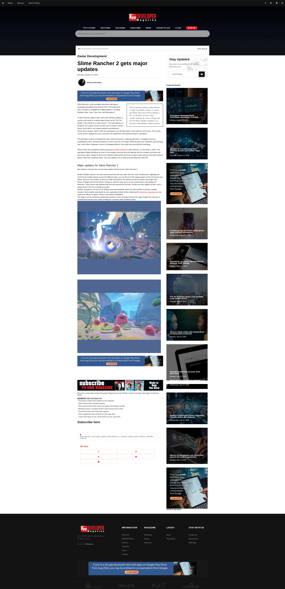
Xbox (137, 436)
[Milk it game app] (159, 586)
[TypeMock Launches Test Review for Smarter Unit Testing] (187, 256)
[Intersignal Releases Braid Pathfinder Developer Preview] (187, 106)
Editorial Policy (128, 539)
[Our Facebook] (265, 3)
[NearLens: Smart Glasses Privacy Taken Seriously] (187, 386)
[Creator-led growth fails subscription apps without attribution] (187, 223)
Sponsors (148, 543)
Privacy (125, 554)
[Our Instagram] (276, 3)
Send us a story (34, 3)
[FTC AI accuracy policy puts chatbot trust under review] (187, 289)
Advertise (125, 546)
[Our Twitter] (271, 3)
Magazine (120, 28)
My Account (193, 539)
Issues (146, 539)
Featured (105, 28)
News (148, 28)
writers (10, 3)
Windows (142, 436)
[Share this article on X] (136, 451)
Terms (124, 550)
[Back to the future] (3, 3)
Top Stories (89, 28)
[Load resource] (120, 96)
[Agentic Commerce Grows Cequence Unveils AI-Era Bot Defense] (187, 408)
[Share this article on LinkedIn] (98, 456)
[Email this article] (98, 462)
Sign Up (191, 28)
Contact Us (193, 535)
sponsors (20, 3)
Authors (125, 543)
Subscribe (135, 28)
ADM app (192, 543)
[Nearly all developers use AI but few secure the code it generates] (187, 446)
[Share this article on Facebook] (98, 451)
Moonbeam (89, 544)
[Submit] (280, 37)
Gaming (131, 436)
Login (178, 28)
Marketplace (163, 28)
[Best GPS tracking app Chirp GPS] (126, 586)
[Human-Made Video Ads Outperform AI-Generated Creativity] (187, 325)
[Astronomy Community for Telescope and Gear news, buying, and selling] (191, 586)
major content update (117, 150)
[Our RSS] (282, 3)
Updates (124, 436)
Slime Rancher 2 (114, 436)
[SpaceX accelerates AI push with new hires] (187, 362)
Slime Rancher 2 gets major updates (93, 436)
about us (125, 535)
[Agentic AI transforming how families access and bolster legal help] (187, 143)
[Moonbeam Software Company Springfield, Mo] (93, 586)
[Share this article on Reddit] (136, 456)
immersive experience (147, 192)
